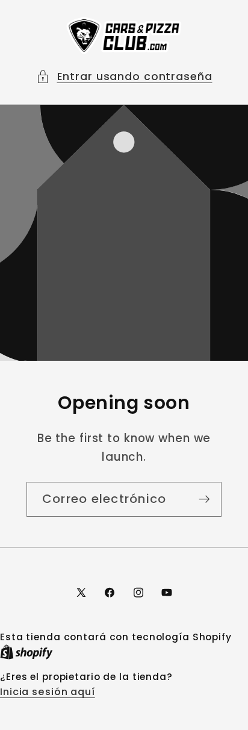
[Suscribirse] (204, 499)
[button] (124, 77)
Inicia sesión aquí (47, 692)
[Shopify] (26, 652)
